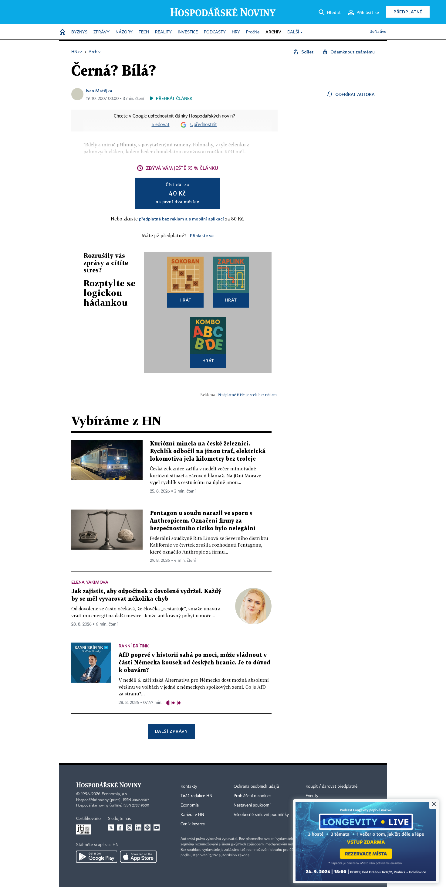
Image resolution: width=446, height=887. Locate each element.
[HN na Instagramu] (129, 827)
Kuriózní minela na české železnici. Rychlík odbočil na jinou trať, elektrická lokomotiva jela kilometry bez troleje (207, 451)
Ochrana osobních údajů (256, 786)
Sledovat (161, 125)
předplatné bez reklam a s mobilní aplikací (181, 218)
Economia (190, 805)
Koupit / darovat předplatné (331, 786)
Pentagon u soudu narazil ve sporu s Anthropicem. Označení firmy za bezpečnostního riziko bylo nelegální (202, 521)
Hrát (185, 299)
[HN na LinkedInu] (138, 827)
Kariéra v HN (192, 815)
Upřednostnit (203, 125)
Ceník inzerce (193, 824)
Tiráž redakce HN (196, 796)
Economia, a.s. (115, 794)
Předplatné (408, 11)
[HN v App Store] (138, 857)
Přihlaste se (202, 235)
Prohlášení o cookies (252, 796)
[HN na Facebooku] (120, 827)
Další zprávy (171, 731)
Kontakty (189, 786)
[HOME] (62, 32)
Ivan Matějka (99, 90)
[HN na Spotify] (147, 827)
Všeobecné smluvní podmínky (261, 815)
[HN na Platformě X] (111, 827)
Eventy (312, 796)
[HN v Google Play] (96, 857)
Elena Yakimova (89, 582)
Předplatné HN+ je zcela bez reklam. (248, 394)
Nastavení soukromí (252, 805)
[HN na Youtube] (157, 827)
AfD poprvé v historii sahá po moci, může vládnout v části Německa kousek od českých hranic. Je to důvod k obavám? (194, 663)
